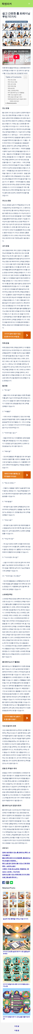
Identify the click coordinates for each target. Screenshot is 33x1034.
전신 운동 (13, 79)
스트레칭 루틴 (15, 90)
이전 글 (16, 1026)
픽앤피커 (7, 3)
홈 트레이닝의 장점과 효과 (18, 99)
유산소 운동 (14, 82)
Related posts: (12, 103)
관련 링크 (16, 101)
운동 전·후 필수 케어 (16, 97)
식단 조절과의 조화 (16, 95)
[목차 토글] (24, 77)
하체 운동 (13, 86)
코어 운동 (13, 84)
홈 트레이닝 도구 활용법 (17, 92)
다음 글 (16, 1030)
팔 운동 (12, 88)
